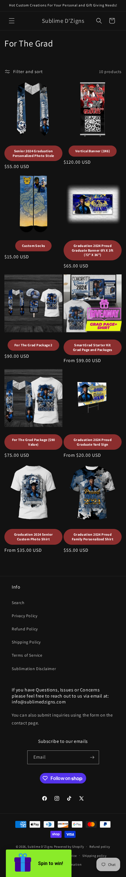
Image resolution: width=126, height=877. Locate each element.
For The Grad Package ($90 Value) (33, 442)
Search (18, 602)
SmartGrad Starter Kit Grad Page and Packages (92, 347)
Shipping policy (94, 856)
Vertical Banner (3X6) (92, 151)
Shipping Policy (26, 642)
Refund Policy (25, 629)
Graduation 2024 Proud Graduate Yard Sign (93, 442)
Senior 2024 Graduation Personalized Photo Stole (33, 153)
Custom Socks (33, 245)
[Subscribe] (92, 757)
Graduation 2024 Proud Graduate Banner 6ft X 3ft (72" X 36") (93, 250)
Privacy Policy (24, 615)
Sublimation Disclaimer (34, 668)
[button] (11, 20)
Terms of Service (27, 655)
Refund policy (99, 847)
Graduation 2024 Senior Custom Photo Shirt (33, 536)
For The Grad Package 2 (33, 345)
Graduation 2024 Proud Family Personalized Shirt (92, 536)
